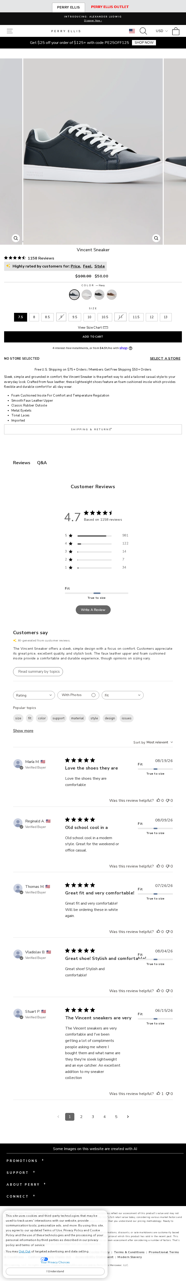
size (18, 718)
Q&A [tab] (42, 463)
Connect (21, 1196)
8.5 (47, 317)
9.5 (74, 317)
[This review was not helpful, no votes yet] (167, 801)
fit (29, 718)
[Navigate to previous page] (58, 1117)
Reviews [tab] (21, 463)
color (42, 718)
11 (120, 317)
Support (21, 1172)
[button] (10, 31)
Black (99, 295)
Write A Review (93, 610)
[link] (177, 31)
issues (127, 718)
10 (89, 317)
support (58, 718)
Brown (111, 295)
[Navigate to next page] (127, 1117)
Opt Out (24, 1251)
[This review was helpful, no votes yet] (158, 801)
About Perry (26, 1184)
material (77, 718)
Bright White (87, 295)
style (94, 718)
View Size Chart (90, 327)
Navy (74, 295)
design (110, 718)
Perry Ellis (68, 7)
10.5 (104, 317)
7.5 (20, 317)
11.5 (136, 317)
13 (166, 317)
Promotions (25, 1160)
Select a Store (165, 358)
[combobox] (34, 695)
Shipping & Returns (92, 429)
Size (93, 308)
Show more (23, 730)
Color (93, 285)
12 (152, 317)
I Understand (55, 1271)
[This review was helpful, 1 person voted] (158, 1094)
